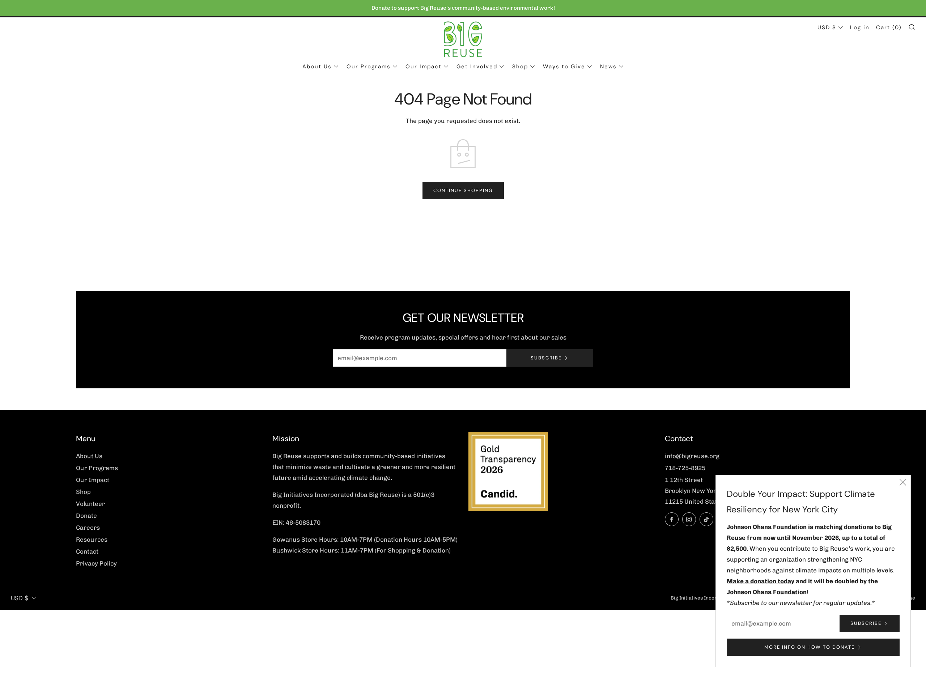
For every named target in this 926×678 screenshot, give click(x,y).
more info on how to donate (809, 647)
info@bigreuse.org (692, 456)
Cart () (889, 27)
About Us (317, 66)
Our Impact (423, 66)
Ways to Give (564, 66)
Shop (520, 66)
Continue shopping (463, 190)
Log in (860, 27)
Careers (88, 527)
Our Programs (369, 66)
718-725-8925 (685, 468)
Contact (87, 551)
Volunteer (90, 503)
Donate (86, 515)
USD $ (826, 27)
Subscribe (546, 358)
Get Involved (476, 66)
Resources (91, 539)
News (608, 66)
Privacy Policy (96, 563)
